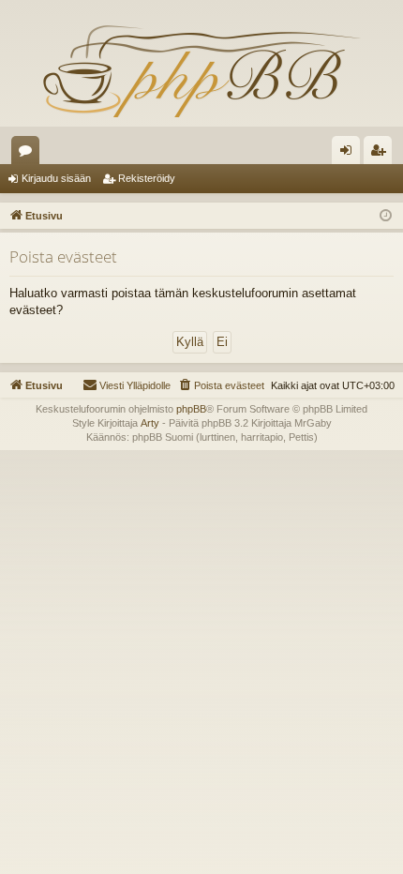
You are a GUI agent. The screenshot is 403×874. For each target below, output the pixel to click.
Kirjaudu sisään (56, 178)
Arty (150, 423)
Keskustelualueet (29, 153)
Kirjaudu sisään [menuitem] (349, 153)
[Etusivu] (201, 70)
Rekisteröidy (146, 178)
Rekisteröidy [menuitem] (382, 153)
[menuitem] (220, 385)
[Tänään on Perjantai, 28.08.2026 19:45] (386, 216)
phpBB (191, 408)
